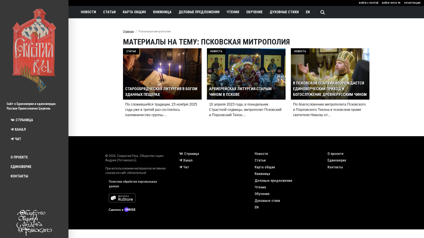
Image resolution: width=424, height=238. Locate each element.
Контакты (19, 176)
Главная (128, 31)
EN (308, 12)
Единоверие (21, 167)
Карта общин (134, 12)
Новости (88, 12)
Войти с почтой (368, 3)
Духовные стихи (284, 12)
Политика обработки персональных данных (133, 184)
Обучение (254, 12)
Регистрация (412, 3)
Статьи (109, 12)
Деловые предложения (199, 12)
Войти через (389, 3)
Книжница (162, 12)
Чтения (233, 12)
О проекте (19, 157)
